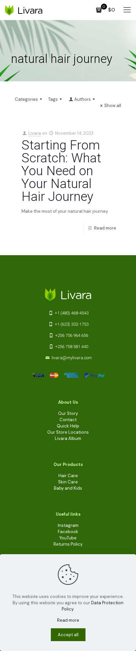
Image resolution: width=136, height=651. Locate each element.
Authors (82, 99)
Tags (53, 99)
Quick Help (68, 426)
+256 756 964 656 (71, 335)
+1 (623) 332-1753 (71, 324)
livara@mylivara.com (71, 357)
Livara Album (68, 438)
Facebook (68, 531)
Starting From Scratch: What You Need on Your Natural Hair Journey (61, 171)
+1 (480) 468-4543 (71, 313)
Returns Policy (68, 544)
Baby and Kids (68, 488)
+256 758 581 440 (71, 346)
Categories (26, 99)
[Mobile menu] (127, 9)
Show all (112, 105)
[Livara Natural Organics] (23, 10)
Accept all (68, 634)
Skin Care (68, 482)
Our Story (68, 413)
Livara (34, 133)
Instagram (68, 525)
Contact (68, 419)
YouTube (68, 538)
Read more (105, 228)
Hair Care (68, 475)
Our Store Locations (68, 432)
